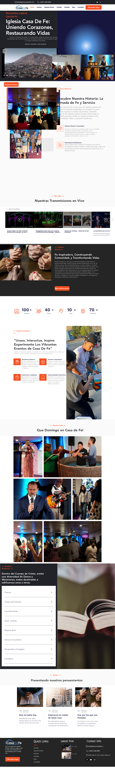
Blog (35, 759)
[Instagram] (100, 2)
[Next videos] (112, 219)
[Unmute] (7, 75)
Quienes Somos (38, 751)
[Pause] (4, 75)
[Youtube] (97, 2)
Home (35, 745)
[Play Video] (19, 220)
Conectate (37, 762)
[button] (13, 209)
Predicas (36, 756)
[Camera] (60, 128)
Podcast (36, 753)
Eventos (36, 748)
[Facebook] (94, 2)
